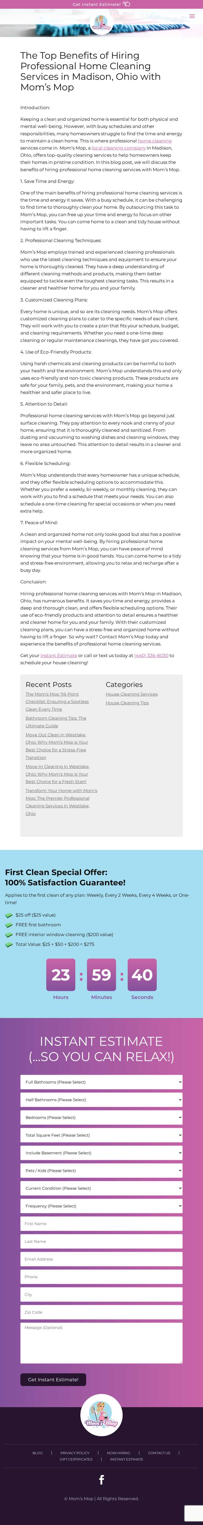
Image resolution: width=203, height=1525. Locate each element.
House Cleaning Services (132, 694)
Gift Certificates (76, 1459)
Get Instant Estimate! (97, 4)
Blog (38, 1453)
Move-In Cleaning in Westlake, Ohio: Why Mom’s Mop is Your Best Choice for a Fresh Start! (58, 774)
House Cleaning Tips (127, 702)
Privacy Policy (75, 1453)
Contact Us (159, 1453)
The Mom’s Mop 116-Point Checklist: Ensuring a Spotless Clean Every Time (57, 702)
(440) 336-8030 (151, 655)
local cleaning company (119, 148)
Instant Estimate (58, 655)
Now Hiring (118, 1453)
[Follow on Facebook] (101, 1480)
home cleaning (155, 140)
